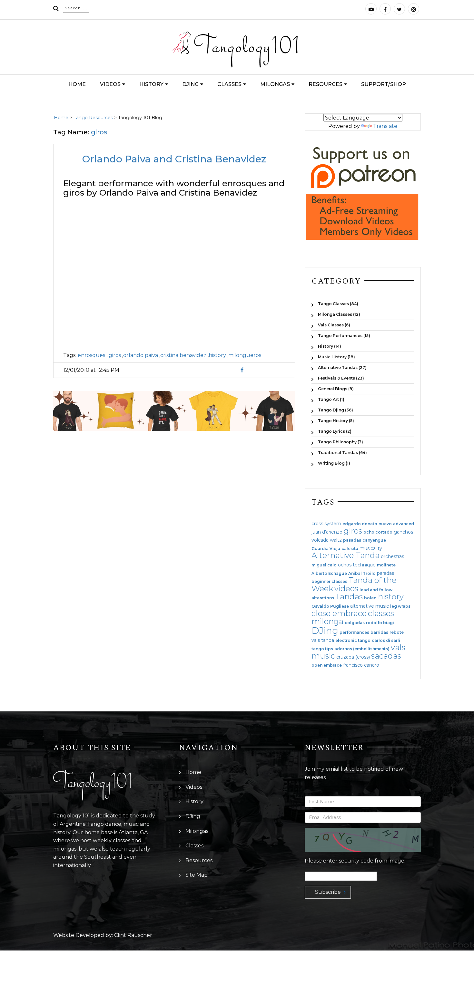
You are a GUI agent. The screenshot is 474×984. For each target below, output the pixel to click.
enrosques (91, 355)
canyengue (374, 540)
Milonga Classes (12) (339, 314)
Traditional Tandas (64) (342, 452)
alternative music (369, 606)
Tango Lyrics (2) (334, 431)
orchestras (392, 556)
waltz (336, 540)
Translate (385, 126)
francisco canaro (361, 665)
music (323, 656)
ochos (344, 564)
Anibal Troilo (362, 573)
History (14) (329, 346)
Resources (325, 84)
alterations (322, 598)
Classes (229, 84)
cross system (326, 523)
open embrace (326, 665)
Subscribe (328, 892)
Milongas (275, 84)
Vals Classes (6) (334, 325)
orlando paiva (140, 355)
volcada (320, 540)
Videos (110, 84)
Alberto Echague (329, 573)
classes (381, 613)
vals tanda (322, 640)
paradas (385, 573)
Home (77, 84)
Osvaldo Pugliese (330, 606)
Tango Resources (93, 118)
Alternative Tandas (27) (342, 367)
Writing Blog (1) (334, 463)
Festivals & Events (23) (341, 378)
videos (346, 588)
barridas (379, 632)
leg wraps (400, 606)
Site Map (196, 875)
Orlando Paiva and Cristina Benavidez (174, 159)
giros (114, 355)
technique (364, 564)
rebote (397, 632)
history (217, 355)
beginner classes (329, 582)
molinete (386, 565)
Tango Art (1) (331, 399)
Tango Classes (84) (338, 303)
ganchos (403, 532)
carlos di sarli (386, 640)
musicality (371, 548)
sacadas (386, 656)
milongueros (244, 355)
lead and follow (376, 590)
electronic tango (352, 640)
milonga (327, 621)
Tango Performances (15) (344, 335)
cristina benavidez (183, 355)
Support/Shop (383, 84)
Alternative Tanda (345, 555)
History (151, 84)
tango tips (322, 649)
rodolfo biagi (380, 623)
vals (398, 647)
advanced (403, 524)
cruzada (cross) (353, 657)
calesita (349, 549)
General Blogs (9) (336, 388)
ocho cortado (377, 532)
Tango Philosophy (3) (340, 441)
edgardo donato (359, 524)
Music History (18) (336, 356)
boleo (370, 598)
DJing (190, 84)
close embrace (339, 613)
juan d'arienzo (326, 532)
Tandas (349, 596)
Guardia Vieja (325, 549)
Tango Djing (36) (335, 410)
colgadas (355, 623)
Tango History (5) (336, 420)
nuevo (385, 524)
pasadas (352, 540)
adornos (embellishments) (362, 649)
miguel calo (324, 565)
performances (354, 632)
